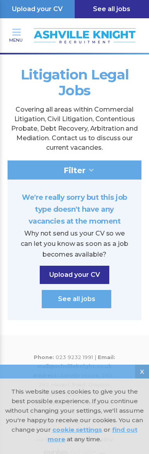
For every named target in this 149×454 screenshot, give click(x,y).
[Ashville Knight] (75, 26)
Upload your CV (37, 9)
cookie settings (77, 429)
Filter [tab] (74, 170)
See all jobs (76, 299)
